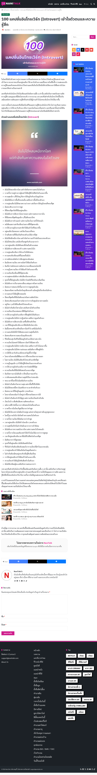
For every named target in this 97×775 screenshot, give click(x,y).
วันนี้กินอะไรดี (39, 761)
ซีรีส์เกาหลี (82, 662)
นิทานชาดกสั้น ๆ (74, 687)
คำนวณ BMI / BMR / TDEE (44, 749)
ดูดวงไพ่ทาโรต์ (39, 713)
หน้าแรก (6, 10)
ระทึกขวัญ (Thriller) (76, 706)
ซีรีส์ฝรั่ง (71, 662)
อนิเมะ (81, 712)
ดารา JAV (88, 668)
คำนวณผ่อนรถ (39, 741)
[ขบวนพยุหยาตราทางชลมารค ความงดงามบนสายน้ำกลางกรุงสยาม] (79, 233)
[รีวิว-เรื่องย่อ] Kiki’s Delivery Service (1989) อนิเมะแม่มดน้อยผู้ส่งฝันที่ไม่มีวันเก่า (89, 179)
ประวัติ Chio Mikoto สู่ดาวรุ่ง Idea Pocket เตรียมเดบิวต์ (28, 516)
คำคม (81, 656)
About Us (4, 662)
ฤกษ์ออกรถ (38, 745)
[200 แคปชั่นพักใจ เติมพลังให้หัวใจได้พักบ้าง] (79, 196)
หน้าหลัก (50, 4)
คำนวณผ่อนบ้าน (40, 737)
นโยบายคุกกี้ (14, 769)
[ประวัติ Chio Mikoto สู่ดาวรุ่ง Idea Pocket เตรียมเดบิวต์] (7, 517)
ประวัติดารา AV (73, 699)
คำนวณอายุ (38, 729)
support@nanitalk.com (9, 658)
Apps (80, 4)
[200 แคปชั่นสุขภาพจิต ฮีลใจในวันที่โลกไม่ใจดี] (7, 510)
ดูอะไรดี (37, 665)
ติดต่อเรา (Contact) (8, 654)
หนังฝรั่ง (71, 712)
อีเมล (3, 625)
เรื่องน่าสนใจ (14, 10)
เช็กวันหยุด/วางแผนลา (42, 733)
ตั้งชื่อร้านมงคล (39, 705)
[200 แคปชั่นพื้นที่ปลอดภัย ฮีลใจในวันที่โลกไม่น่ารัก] (79, 93)
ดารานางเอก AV (74, 674)
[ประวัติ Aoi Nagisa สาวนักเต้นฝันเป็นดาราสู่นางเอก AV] (7, 504)
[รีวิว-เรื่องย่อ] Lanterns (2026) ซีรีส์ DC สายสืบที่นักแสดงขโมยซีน (89, 258)
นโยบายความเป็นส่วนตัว (24, 769)
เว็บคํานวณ (38, 753)
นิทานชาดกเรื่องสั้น (75, 693)
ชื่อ (3, 616)
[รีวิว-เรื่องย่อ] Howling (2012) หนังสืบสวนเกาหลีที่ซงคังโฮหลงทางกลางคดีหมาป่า (89, 76)
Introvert (33, 116)
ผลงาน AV (88, 699)
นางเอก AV (72, 681)
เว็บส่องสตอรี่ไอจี (40, 721)
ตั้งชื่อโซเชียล (39, 681)
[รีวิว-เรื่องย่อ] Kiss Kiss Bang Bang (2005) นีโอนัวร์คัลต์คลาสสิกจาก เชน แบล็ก (35, 496)
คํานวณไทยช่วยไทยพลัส (43, 757)
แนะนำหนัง (38, 669)
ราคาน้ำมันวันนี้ (39, 701)
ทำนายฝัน (37, 693)
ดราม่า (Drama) (74, 668)
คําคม (90, 656)
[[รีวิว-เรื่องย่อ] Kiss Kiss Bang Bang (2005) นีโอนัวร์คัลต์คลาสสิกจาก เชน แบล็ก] (7, 497)
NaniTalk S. (7, 30)
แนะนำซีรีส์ (38, 673)
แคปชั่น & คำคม (64, 4)
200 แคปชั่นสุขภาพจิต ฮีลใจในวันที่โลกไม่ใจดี (25, 509)
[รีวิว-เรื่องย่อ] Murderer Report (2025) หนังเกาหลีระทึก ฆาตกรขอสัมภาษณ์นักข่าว (89, 155)
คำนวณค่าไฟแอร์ (40, 725)
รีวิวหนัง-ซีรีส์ (74, 4)
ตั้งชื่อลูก (37, 685)
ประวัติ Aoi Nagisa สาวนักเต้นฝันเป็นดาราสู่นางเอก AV (28, 502)
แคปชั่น (70, 718)
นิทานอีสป (38, 709)
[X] (19, 581)
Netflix (71, 656)
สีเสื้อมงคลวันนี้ (39, 717)
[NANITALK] (10, 4)
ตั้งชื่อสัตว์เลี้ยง (39, 689)
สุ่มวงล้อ (37, 697)
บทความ (56, 4)
